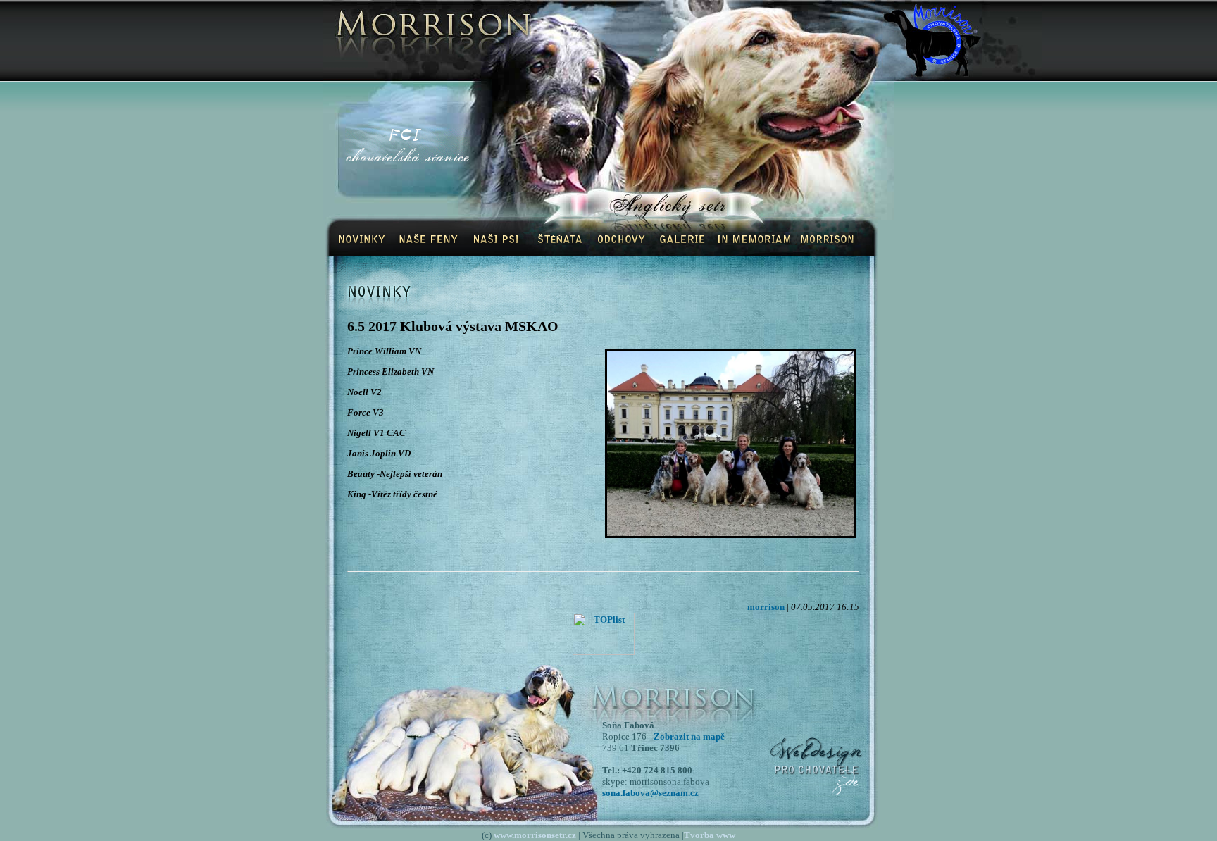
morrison (766, 607)
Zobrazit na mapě (689, 736)
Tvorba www (709, 835)
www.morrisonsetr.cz (535, 835)
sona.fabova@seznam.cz (650, 792)
